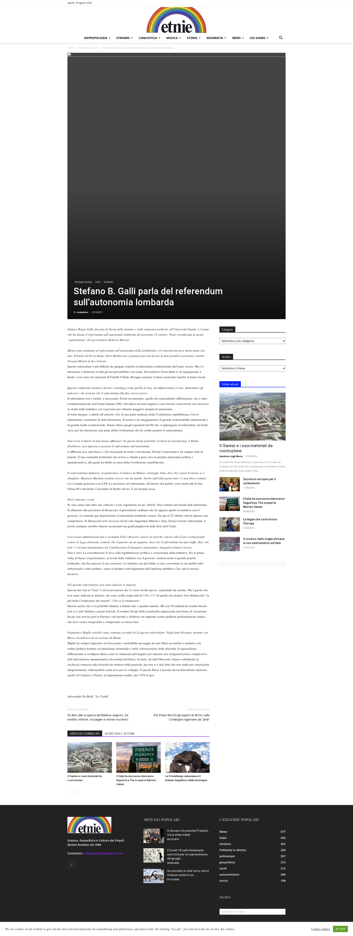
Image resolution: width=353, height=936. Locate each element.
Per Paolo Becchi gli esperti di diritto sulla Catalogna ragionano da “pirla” (182, 717)
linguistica (148, 38)
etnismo (123, 38)
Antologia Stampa (88, 47)
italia (98, 281)
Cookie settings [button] (320, 929)
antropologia (95, 38)
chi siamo (257, 38)
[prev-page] (70, 792)
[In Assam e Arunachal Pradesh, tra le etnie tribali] (153, 836)
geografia (215, 38)
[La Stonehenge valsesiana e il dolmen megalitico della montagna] (187, 757)
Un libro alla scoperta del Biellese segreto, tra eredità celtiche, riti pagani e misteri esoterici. (98, 717)
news (236, 38)
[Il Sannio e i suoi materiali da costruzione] (89, 757)
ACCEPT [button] (340, 929)
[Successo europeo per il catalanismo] (229, 484)
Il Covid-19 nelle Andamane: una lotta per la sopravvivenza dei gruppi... (187, 854)
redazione (82, 312)
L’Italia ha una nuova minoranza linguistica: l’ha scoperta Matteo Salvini (136, 780)
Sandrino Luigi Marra (231, 456)
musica (172, 38)
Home (70, 47)
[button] (281, 38)
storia (192, 38)
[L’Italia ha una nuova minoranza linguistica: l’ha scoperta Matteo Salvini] (138, 757)
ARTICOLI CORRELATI (85, 733)
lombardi (108, 281)
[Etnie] (176, 19)
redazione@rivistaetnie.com (103, 853)
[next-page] (76, 792)
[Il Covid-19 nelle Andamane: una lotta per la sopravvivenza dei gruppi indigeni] (153, 855)
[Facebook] (71, 865)
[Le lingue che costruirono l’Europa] (229, 524)
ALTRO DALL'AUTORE (120, 733)
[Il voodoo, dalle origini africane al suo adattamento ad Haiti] (229, 544)
